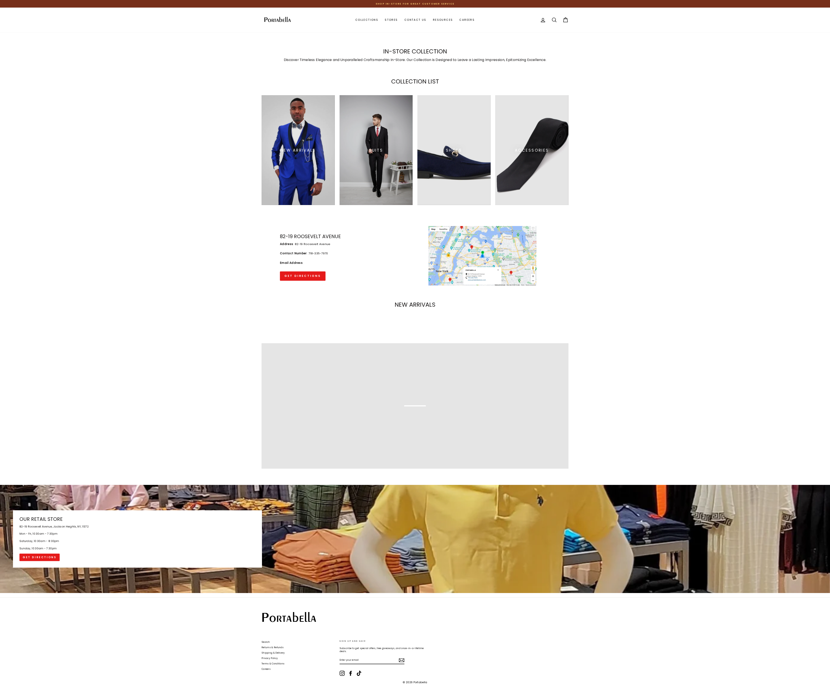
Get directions (39, 557)
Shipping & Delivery (273, 652)
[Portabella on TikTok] (359, 673)
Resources (443, 20)
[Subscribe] (401, 660)
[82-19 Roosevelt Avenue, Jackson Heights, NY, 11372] (415, 539)
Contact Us (415, 20)
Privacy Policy (270, 658)
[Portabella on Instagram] (342, 673)
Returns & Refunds (273, 647)
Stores (391, 20)
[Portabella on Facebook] (350, 673)
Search (266, 642)
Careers (467, 20)
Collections (366, 20)
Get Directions (302, 276)
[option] (415, 3)
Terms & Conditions (273, 663)
